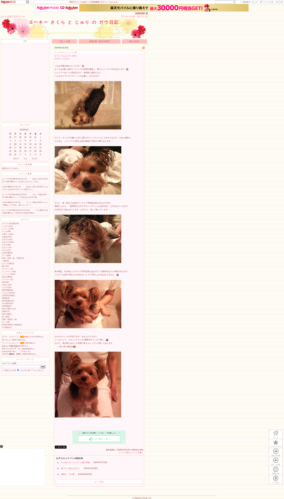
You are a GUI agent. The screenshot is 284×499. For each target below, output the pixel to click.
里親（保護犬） (8, 319)
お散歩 (4, 237)
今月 (25, 158)
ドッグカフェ (7, 271)
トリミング (6, 274)
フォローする (275, 446)
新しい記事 (275, 464)
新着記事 (275, 474)
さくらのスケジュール (64, 52)
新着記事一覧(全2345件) (99, 41)
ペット (32, 2)
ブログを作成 (268, 2)
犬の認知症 (6, 303)
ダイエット (6, 269)
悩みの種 (5, 277)
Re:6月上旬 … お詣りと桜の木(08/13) (28, 187)
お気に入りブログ (25, 333)
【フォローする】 (128, 16)
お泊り (4, 245)
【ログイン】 (142, 16)
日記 (10, 16)
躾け (4, 266)
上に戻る (275, 483)
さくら (4, 322)
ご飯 (4, 261)
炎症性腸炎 (6, 301)
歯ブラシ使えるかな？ (70, 468)
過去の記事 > (134, 41)
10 (15, 144)
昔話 (4, 282)
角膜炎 (4, 298)
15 (40, 144)
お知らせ (5, 285)
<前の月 (16, 158)
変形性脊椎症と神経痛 (11, 325)
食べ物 (4, 317)
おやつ (4, 250)
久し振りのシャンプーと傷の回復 (75, 462)
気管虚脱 (5, 306)
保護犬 (4, 311)
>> (248, 2)
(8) (76, 52)
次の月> (35, 158)
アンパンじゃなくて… (11, 343)
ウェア (4, 231)
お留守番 (5, 253)
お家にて (5, 234)
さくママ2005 (7, 179)
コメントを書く (136, 452)
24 (15, 151)
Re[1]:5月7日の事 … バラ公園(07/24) (32, 210)
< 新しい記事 (64, 41)
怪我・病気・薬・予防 (11, 258)
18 (20, 147)
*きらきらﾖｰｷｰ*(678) (68, 56)
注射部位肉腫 (7, 295)
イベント (5, 229)
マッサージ (6, 279)
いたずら (5, 226)
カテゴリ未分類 (8, 224)
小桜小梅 (5, 187)
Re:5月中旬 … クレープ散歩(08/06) (27, 202)
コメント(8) (123, 452)
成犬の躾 (5, 314)
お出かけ (5, 242)
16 (10, 147)
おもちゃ (5, 247)
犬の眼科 (5, 327)
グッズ (4, 255)
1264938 (140, 13)
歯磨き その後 (67, 474)
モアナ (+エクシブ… (11, 337)
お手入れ (5, 239)
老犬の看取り (7, 309)
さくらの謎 (6, 263)
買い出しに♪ (7, 340)
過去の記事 (275, 455)
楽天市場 (279, 2)
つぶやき (5, 287)
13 (30, 144)
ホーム (3, 16)
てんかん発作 (7, 293)
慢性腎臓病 (6, 290)
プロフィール (19, 16)
